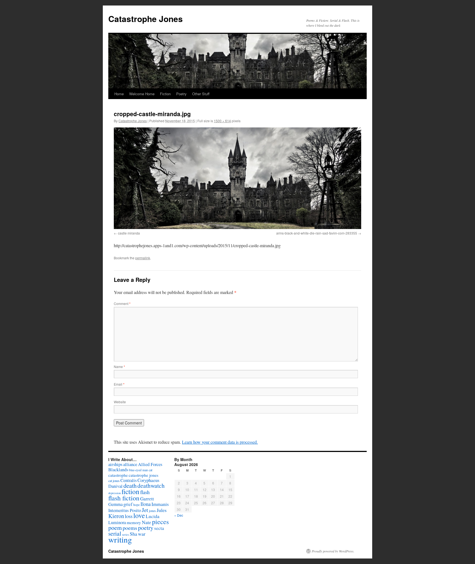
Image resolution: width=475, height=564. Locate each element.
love (139, 515)
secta (159, 528)
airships (115, 464)
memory (134, 522)
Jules (162, 510)
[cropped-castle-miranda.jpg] (237, 178)
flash (145, 492)
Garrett (147, 498)
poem (115, 528)
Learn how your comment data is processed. (220, 442)
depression (114, 493)
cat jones (114, 480)
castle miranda (129, 233)
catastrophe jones (143, 475)
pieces (160, 521)
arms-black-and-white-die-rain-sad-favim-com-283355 (316, 233)
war (141, 533)
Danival (115, 486)
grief (127, 504)
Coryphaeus (148, 480)
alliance (130, 464)
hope (136, 505)
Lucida (152, 516)
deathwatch (151, 485)
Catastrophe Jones (145, 18)
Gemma (115, 504)
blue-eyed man (138, 470)
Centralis (128, 480)
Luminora (117, 522)
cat (150, 470)
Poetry (181, 93)
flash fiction (123, 498)
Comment (122, 303)
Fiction (165, 93)
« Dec (178, 515)
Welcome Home (141, 93)
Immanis (160, 504)
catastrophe (118, 475)
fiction (130, 491)
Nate (146, 522)
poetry (145, 528)
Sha (133, 533)
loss (128, 516)
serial (114, 533)
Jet (145, 510)
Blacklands (118, 470)
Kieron (116, 516)
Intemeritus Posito (124, 510)
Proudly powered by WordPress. (333, 551)
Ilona (145, 504)
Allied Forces (150, 464)
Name (119, 366)
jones (152, 510)
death (130, 485)
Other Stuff (200, 93)
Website (120, 401)
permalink (142, 257)
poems (130, 528)
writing (120, 539)
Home (119, 93)
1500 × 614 (222, 120)
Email (119, 384)
